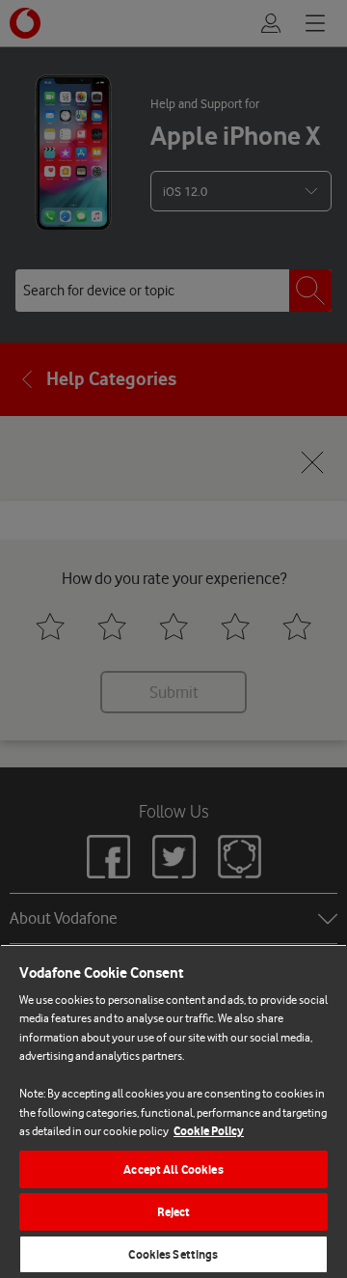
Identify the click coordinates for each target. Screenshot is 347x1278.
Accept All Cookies (173, 1169)
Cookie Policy (209, 1131)
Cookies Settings (173, 1254)
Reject (174, 1212)
